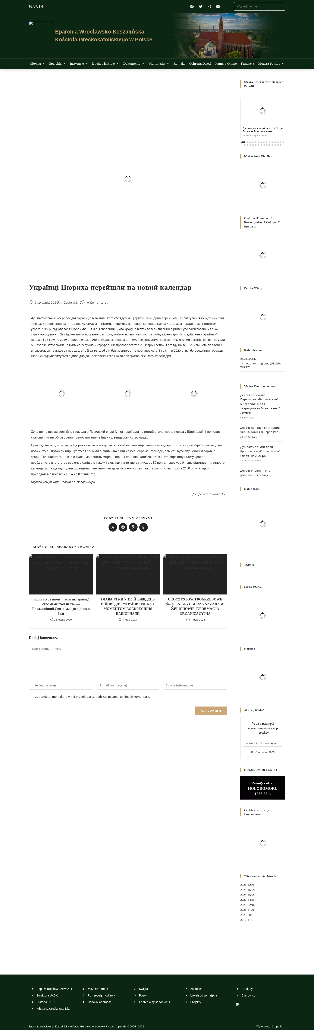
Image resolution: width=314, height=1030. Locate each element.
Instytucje (77, 64)
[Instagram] (209, 6)
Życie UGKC (72, 302)
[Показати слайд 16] (244, 145)
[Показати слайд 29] (281, 145)
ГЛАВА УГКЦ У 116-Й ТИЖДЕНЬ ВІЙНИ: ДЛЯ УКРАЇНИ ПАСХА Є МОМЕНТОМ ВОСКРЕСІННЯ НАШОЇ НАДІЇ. (128, 606)
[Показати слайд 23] (264, 145)
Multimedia (157, 64)
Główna (35, 64)
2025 (243, 890)
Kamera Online (226, 64)
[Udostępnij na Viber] (133, 527)
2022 (243, 905)
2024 (243, 895)
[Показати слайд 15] (283, 142)
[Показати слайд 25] (269, 145)
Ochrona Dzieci (200, 64)
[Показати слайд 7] (261, 142)
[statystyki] (237, 1004)
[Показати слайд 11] (272, 142)
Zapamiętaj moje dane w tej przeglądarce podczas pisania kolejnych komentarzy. (93, 697)
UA (35, 6)
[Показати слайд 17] (247, 145)
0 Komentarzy (97, 302)
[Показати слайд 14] (280, 142)
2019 (243, 920)
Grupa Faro (278, 1026)
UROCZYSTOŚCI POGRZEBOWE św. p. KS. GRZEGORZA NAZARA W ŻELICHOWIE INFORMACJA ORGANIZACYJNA (195, 606)
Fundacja (247, 64)
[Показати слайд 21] (258, 145)
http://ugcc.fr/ (216, 494)
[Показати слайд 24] (267, 145)
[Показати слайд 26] (272, 145)
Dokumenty (131, 64)
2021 (243, 910)
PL (30, 6)
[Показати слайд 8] (264, 142)
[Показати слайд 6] (258, 142)
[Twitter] (200, 6)
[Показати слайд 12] (275, 142)
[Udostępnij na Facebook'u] (123, 527)
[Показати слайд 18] (250, 145)
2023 (243, 900)
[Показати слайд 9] (266, 142)
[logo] (40, 35)
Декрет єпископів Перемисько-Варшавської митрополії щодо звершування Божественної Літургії (260, 404)
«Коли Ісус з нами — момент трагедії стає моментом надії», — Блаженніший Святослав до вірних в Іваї (61, 606)
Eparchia (55, 64)
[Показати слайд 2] (247, 142)
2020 (243, 915)
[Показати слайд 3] (250, 142)
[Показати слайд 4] (253, 142)
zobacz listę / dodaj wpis (263, 743)
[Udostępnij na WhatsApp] (143, 527)
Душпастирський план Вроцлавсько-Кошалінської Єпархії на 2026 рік (260, 451)
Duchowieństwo (103, 64)
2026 (243, 885)
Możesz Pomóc (269, 64)
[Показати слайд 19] (253, 145)
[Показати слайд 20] (256, 145)
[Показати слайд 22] (261, 145)
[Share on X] (113, 527)
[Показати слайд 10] (269, 142)
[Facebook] (192, 6)
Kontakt (179, 64)
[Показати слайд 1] (243, 142)
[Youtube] (218, 6)
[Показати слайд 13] (278, 142)
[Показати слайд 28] (278, 145)
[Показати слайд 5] (255, 142)
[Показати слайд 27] (275, 145)
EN (41, 6)
